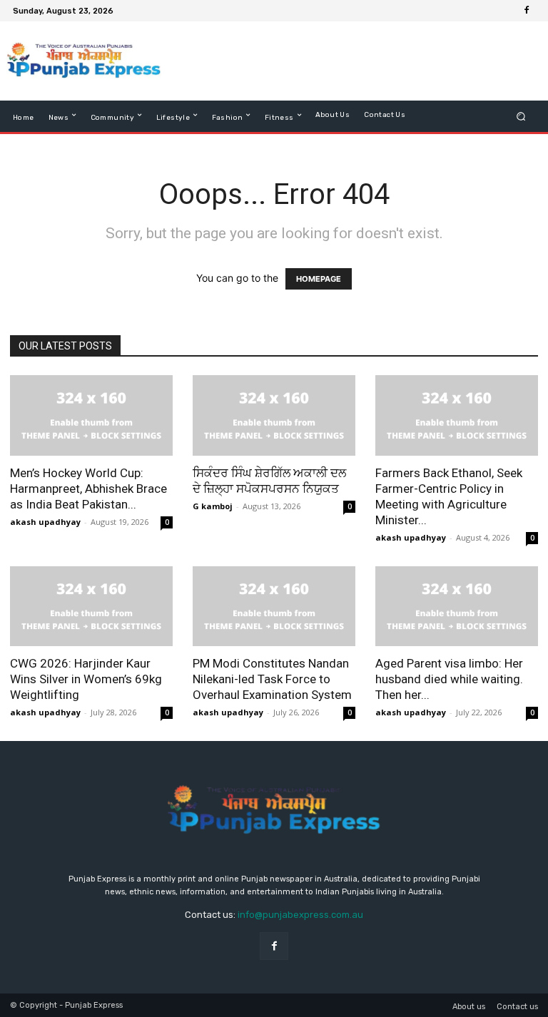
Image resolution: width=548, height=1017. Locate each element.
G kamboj (213, 506)
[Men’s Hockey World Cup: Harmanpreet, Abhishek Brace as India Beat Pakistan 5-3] (91, 415)
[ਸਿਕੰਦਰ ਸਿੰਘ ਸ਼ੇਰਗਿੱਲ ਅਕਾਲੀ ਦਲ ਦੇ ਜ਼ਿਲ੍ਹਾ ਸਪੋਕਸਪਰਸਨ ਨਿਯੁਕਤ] (274, 415)
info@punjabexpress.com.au (300, 914)
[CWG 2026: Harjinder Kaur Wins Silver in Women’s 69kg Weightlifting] (91, 606)
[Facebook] (526, 10)
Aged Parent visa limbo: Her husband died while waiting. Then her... (449, 679)
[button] (521, 117)
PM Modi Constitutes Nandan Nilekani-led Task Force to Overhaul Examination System (272, 679)
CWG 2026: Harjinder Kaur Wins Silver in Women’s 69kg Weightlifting (86, 679)
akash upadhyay (45, 521)
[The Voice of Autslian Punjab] (83, 61)
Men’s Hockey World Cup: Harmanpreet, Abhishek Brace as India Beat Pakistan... (88, 488)
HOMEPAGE (318, 279)
